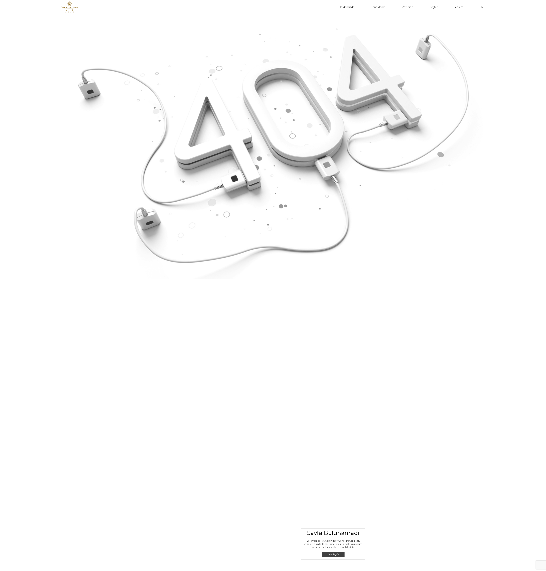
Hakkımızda (346, 7)
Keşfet (434, 7)
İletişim (458, 7)
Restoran (407, 7)
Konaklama (378, 7)
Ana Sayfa (333, 554)
